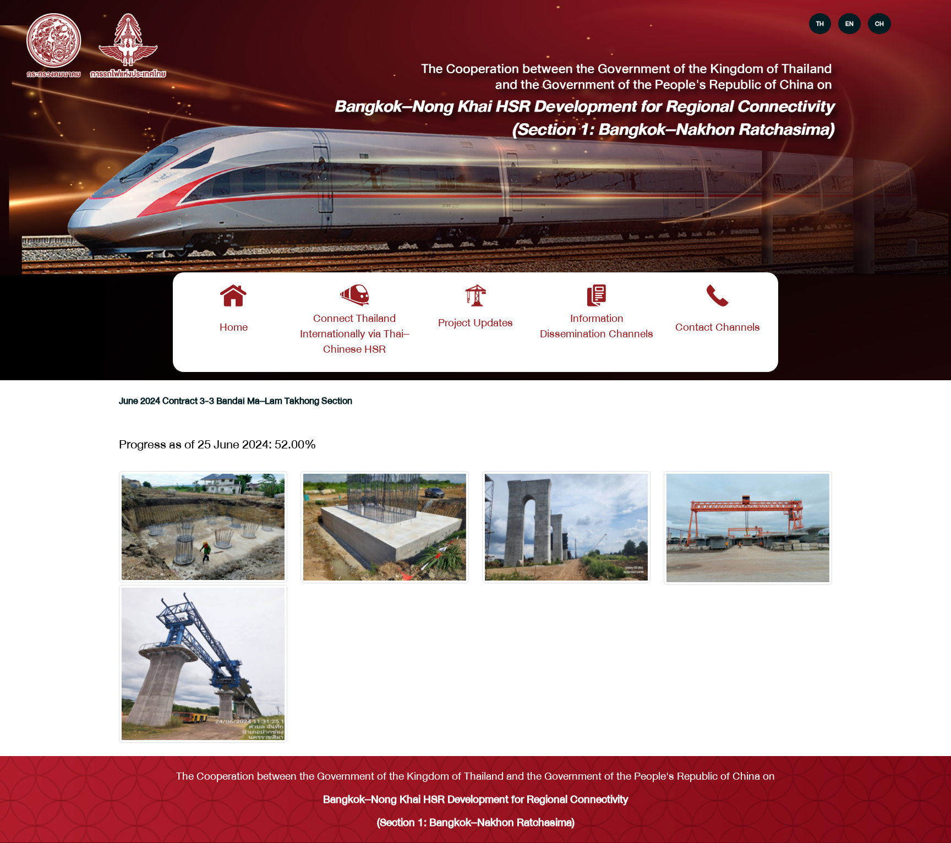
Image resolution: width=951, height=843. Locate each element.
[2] (566, 527)
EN (849, 24)
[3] (748, 528)
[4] (203, 664)
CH (879, 24)
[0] (203, 527)
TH (820, 24)
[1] (384, 527)
